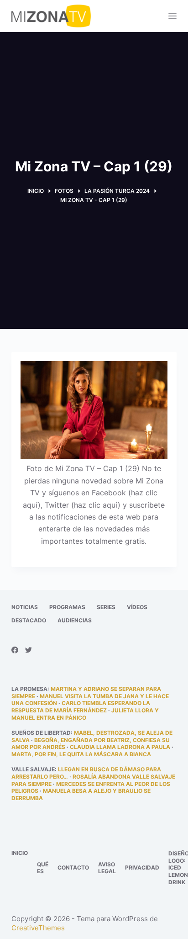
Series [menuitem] (106, 607)
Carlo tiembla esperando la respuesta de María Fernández (80, 707)
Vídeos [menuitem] (137, 607)
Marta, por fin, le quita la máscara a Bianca (81, 754)
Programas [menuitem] (67, 607)
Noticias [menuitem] (24, 607)
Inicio (19, 852)
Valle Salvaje (33, 769)
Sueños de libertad (41, 732)
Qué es (42, 868)
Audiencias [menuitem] (74, 620)
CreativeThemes (38, 927)
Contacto (73, 867)
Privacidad (142, 867)
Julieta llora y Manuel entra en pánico (85, 714)
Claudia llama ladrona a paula (120, 746)
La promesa (29, 688)
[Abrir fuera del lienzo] (172, 16)
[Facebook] (14, 650)
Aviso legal (107, 868)
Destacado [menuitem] (28, 620)
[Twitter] (28, 650)
